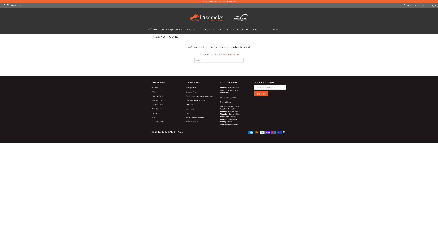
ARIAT (154, 92)
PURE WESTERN (158, 96)
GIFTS (255, 30)
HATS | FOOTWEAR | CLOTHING (167, 30)
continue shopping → (227, 54)
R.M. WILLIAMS (158, 100)
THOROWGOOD (158, 122)
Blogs (188, 113)
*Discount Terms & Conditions (197, 100)
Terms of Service (192, 122)
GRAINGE (155, 113)
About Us (189, 105)
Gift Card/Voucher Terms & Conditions (200, 96)
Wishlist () (421, 6)
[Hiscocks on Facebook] (4, 5)
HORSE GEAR (192, 30)
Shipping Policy (191, 92)
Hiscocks (161, 132)
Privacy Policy (191, 88)
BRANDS (146, 30)
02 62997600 (16, 6)
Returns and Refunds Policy (196, 117)
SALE (263, 30)
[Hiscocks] (219, 16)
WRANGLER (156, 109)
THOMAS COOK (158, 105)
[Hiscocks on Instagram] (8, 5)
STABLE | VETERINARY (237, 30)
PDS (153, 117)
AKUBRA (155, 88)
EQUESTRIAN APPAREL (213, 30)
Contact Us (190, 109)
